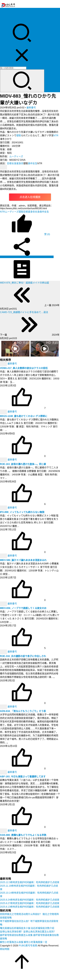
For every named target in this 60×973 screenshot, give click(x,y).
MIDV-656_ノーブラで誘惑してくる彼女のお (23, 608)
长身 (14, 163)
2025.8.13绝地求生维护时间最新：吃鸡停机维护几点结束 (29, 907)
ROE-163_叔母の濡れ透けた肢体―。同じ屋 (23, 464)
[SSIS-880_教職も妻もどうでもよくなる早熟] (4, 830)
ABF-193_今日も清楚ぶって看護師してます (23, 776)
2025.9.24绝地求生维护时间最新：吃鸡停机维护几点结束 (29, 900)
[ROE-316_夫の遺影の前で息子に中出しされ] (4, 652)
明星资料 (4, 20)
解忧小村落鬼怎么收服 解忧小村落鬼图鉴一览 (23, 942)
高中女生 (32, 163)
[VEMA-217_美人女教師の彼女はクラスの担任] (4, 363)
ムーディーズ (16, 156)
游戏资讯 (4, 17)
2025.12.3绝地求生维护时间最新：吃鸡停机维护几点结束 (29, 882)
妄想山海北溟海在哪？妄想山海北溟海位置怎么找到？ (28, 931)
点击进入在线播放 (30, 197)
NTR (55, 135)
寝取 (18, 135)
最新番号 (31, 107)
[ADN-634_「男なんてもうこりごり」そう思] (4, 706)
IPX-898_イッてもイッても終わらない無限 (22, 512)
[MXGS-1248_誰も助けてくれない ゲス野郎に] (4, 411)
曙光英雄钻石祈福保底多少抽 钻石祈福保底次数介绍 (27, 928)
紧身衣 (19, 163)
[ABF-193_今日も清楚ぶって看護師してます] (4, 772)
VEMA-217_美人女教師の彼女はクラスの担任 (24, 368)
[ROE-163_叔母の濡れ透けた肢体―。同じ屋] (4, 459)
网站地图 (4, 949)
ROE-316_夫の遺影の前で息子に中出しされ (23, 656)
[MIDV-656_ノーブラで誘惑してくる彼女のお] (4, 604)
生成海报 (49, 257)
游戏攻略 (4, 13)
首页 (2, 10)
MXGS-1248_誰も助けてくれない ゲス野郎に (23, 416)
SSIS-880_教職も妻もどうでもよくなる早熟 (23, 835)
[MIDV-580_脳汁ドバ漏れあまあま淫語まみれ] (4, 556)
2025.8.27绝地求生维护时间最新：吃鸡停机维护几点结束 (29, 903)
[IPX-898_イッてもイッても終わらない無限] (4, 508)
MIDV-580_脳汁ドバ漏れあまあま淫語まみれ (23, 560)
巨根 (9, 163)
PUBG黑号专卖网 (28, 945)
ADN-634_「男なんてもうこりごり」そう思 (23, 711)
